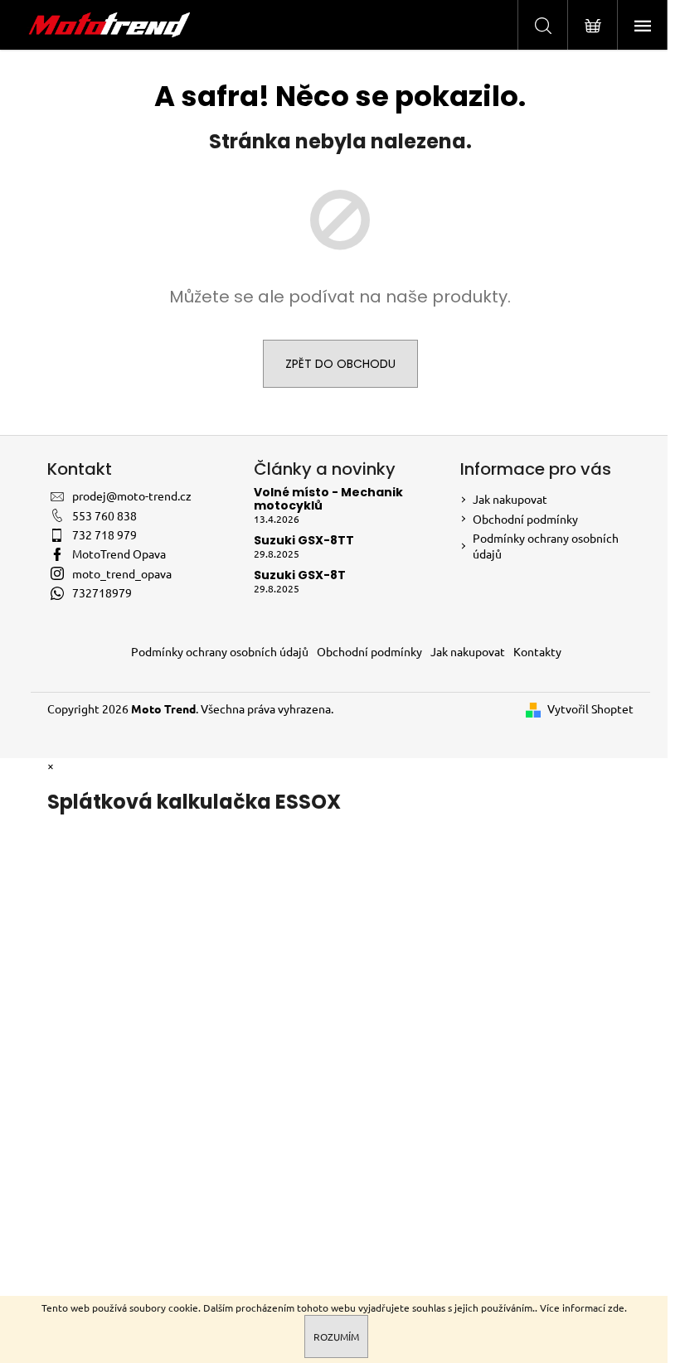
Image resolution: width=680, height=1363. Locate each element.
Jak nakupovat (510, 498)
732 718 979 (104, 534)
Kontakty (537, 651)
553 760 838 (104, 515)
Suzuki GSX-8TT (304, 540)
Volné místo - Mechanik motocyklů (328, 499)
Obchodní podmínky (525, 518)
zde (616, 1307)
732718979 (102, 592)
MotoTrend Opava (119, 553)
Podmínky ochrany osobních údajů (219, 651)
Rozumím (336, 1336)
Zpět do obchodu (340, 363)
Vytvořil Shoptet (590, 708)
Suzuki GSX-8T (300, 575)
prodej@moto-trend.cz (132, 495)
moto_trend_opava (122, 573)
